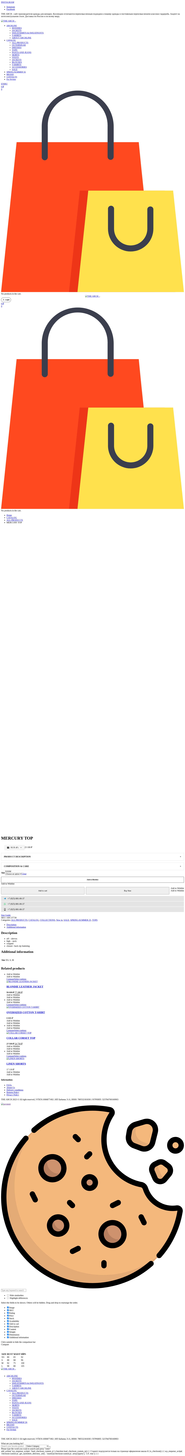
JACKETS (16, 30)
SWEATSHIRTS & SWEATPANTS (28, 33)
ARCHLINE (12, 26)
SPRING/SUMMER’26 (16, 72)
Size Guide (6, 915)
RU (6, 84)
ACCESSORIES (19, 67)
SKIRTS (15, 55)
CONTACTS (12, 77)
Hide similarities (16, 1295)
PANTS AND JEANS (21, 52)
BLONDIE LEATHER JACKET (25, 986)
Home (9, 515)
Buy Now (127, 891)
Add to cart (42, 891)
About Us (11, 1087)
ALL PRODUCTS (20, 42)
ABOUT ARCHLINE (21, 38)
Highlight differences (18, 1298)
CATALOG (11, 40)
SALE (14, 69)
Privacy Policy (13, 1095)
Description (11, 925)
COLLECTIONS (47, 920)
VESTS (15, 57)
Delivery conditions (15, 1090)
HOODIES (17, 28)
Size (3, 873)
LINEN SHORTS (16, 1063)
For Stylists (11, 79)
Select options (20, 979)
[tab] (95, 925)
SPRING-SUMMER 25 (80, 920)
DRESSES (16, 47)
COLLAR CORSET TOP (21, 1038)
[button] (7, 2)
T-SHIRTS (16, 35)
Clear (24, 874)
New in (59, 920)
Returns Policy (13, 1092)
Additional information (16, 927)
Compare (10, 979)
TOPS (14, 50)
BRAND (10, 74)
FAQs (9, 1085)
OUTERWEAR (19, 45)
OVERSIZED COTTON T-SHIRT (26, 1012)
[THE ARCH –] (8, 21)
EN (2, 84)
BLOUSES (17, 62)
